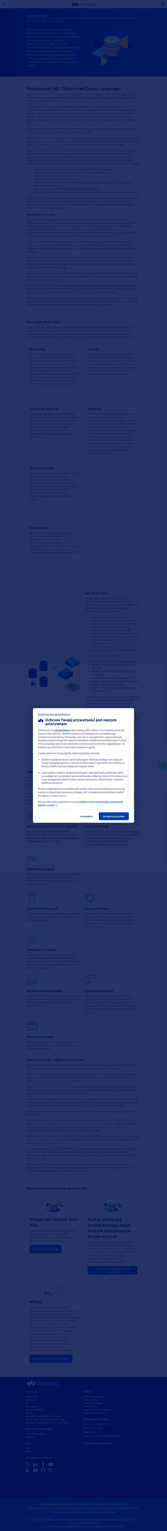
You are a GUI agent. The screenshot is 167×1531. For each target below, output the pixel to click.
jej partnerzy (62, 730)
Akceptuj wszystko (114, 816)
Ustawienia (86, 816)
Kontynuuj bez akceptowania (54, 714)
